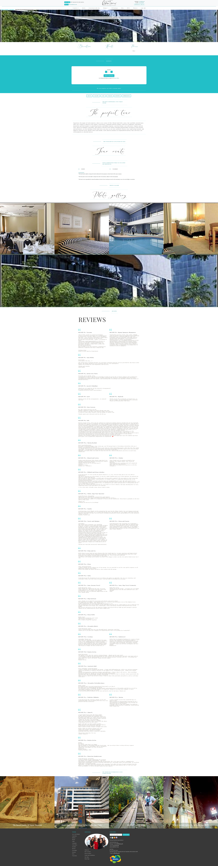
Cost (103, 95)
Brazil (7, 9)
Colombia (74, 843)
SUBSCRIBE (126, 834)
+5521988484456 (142, 1)
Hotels (66, 2)
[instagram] (112, 837)
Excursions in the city (94, 8)
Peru (73, 853)
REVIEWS (117, 95)
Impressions (126, 95)
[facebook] (110, 837)
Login (142, 8)
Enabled (110, 95)
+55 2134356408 (141, 2)
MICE (128, 8)
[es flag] (115, 837)
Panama (74, 852)
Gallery (96, 95)
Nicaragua (74, 850)
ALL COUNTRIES (76, 834)
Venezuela (74, 855)
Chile (73, 841)
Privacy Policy (116, 78)
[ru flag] (116, 837)
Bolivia (73, 837)
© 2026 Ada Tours (114, 850)
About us (135, 8)
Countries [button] (75, 8)
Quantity (109, 69)
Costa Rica (74, 844)
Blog (122, 8)
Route (89, 95)
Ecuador (74, 846)
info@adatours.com (73, 4)
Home (2, 9)
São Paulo (12, 9)
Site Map (87, 857)
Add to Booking (109, 75)
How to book (88, 851)
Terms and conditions (90, 855)
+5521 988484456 (115, 853)
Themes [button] (105, 8)
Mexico (74, 848)
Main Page (87, 858)
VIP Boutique (114, 8)
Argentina (74, 836)
